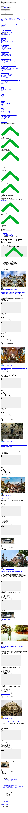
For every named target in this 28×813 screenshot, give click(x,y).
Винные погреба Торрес (6, 59)
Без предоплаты (5, 149)
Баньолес (3, 85)
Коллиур (2, 108)
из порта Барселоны (5, 117)
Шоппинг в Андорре (5, 116)
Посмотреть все (4, 122)
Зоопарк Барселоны (5, 67)
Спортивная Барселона (6, 53)
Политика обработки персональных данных (13, 786)
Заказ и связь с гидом (13, 23)
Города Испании (4, 84)
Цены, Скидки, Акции (6, 24)
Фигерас (2, 102)
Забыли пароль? (4, 7)
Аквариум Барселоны (5, 64)
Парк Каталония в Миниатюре (7, 69)
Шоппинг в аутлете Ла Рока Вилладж (9, 115)
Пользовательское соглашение (10, 785)
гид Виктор (7, 365)
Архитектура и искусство (6, 32)
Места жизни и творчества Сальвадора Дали (10, 80)
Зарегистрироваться (5, 10)
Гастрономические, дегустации (7, 56)
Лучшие (2, 120)
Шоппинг (3, 113)
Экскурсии (5, 801)
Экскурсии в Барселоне (8, 28)
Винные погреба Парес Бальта (7, 60)
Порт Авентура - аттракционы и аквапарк (10, 71)
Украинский (5, 228)
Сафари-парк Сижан (5, 111)
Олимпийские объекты (6, 54)
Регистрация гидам (11, 2)
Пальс (2, 91)
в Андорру (3, 104)
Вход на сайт (3, 2)
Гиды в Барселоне (7, 30)
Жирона (2, 88)
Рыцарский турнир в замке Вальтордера (9, 68)
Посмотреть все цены (5, 341)
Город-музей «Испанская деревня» (8, 66)
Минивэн (7, 198)
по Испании (3, 39)
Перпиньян (3, 110)
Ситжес (2, 97)
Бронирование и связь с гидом (10, 779)
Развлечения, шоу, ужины (6, 63)
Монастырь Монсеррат (6, 75)
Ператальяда (3, 92)
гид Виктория (8, 643)
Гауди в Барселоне (5, 45)
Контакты (3, 25)
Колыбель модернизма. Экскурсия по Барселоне (12, 571)
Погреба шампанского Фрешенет (8, 61)
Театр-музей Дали (4, 81)
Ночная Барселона (5, 52)
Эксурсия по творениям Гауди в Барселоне (11, 498)
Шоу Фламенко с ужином (6, 74)
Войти (9, 7)
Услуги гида (12, 199)
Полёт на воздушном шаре (6, 70)
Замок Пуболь (4, 82)
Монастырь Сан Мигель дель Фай (8, 78)
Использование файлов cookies (10, 787)
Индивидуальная (6, 137)
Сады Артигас (4, 49)
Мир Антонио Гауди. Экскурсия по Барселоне (11, 721)
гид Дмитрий (8, 495)
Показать (3, 229)
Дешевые (3, 118)
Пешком (4, 194)
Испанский (4, 225)
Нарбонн (2, 109)
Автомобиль (8, 195)
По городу (4, 213)
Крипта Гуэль (4, 46)
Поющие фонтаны (5, 73)
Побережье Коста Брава (6, 103)
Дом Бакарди (3, 62)
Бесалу (2, 87)
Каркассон (3, 106)
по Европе (3, 40)
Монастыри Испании (5, 76)
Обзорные (3, 42)
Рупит (2, 96)
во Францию (3, 105)
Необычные (3, 119)
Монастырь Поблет (5, 77)
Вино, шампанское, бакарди (7, 57)
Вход (2, 26)
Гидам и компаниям (19, 24)
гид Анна (7, 718)
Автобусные (3, 38)
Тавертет (2, 99)
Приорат (2, 94)
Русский (4, 226)
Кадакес (2, 83)
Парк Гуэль (3, 47)
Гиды (4, 802)
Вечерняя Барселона (5, 50)
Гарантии (13, 24)
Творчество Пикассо (5, 34)
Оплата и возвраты (22, 23)
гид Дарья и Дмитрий (10, 289)
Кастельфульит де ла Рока (6, 89)
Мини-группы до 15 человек (7, 41)
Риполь (2, 95)
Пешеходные (3, 36)
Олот (2, 90)
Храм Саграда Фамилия (6, 48)
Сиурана (2, 98)
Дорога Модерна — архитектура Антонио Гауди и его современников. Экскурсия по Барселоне (13, 293)
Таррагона (3, 101)
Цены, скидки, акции (8, 782)
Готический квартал (5, 43)
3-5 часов (4, 181)
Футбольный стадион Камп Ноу (8, 55)
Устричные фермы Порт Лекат (7, 112)
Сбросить (3, 230)
